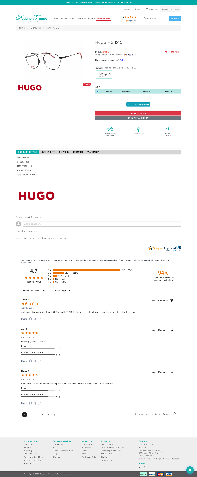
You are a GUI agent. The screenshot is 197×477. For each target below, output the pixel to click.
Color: (99, 68)
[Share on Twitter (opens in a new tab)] (35, 319)
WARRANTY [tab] (93, 152)
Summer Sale (103, 18)
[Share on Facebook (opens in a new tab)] (30, 319)
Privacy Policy (30, 454)
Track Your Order (88, 457)
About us (28, 463)
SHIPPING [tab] (64, 152)
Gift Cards (105, 457)
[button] (123, 54)
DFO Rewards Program (63, 451)
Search (175, 18)
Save (87, 84)
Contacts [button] (81, 18)
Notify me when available (138, 104)
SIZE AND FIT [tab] (48, 152)
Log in (139, 9)
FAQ (54, 447)
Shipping (28, 444)
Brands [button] (91, 18)
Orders (84, 451)
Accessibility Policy (32, 460)
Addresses (86, 447)
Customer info (87, 444)
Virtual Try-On (107, 460)
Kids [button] (72, 18)
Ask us (123, 60)
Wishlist (84, 454)
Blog (55, 454)
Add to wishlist (174, 52)
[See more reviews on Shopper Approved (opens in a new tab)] (39, 319)
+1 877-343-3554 (146, 444)
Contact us (58, 444)
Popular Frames (107, 454)
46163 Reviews (37, 282)
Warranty (28, 451)
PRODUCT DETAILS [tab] (27, 152)
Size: (97, 87)
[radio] (98, 270)
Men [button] (56, 18)
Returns (27, 447)
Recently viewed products (112, 447)
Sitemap (56, 457)
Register (127, 9)
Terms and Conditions (34, 457)
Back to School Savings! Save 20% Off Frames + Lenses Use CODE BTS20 (99, 2)
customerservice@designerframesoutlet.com (159, 459)
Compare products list (111, 451)
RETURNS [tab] (78, 152)
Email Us (142, 447)
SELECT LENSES (138, 113)
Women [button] (64, 18)
